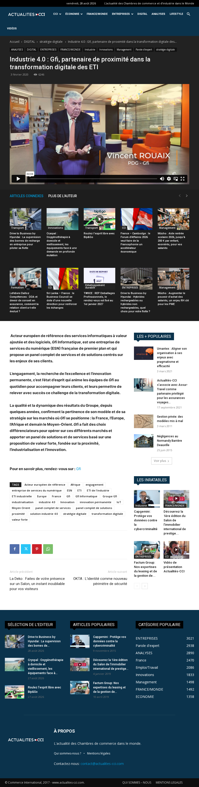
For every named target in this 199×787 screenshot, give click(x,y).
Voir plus (160, 461)
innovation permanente (95, 502)
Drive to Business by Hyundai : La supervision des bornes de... (44, 641)
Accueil (14, 42)
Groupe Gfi (110, 496)
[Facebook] (14, 549)
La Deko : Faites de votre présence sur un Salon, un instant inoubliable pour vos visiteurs (37, 583)
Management (124, 49)
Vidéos (12, 28)
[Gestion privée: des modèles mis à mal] (143, 421)
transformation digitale (107, 514)
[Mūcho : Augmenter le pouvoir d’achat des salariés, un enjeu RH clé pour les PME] (173, 279)
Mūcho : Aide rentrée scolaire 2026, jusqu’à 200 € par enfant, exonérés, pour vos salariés (171, 241)
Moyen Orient (21, 508)
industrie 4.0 (47, 502)
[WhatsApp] (48, 549)
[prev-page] (179, 196)
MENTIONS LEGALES (169, 782)
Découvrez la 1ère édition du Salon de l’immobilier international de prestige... (110, 664)
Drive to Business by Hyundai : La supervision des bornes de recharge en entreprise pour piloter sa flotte (25, 241)
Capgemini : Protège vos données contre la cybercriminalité (146, 520)
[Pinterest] (37, 549)
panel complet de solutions (94, 508)
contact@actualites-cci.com (102, 763)
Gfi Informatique (86, 496)
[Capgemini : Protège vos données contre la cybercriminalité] (147, 499)
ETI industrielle (22, 496)
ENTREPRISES (121, 14)
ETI (79, 490)
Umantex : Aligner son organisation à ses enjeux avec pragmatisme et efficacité (172, 357)
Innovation (67, 502)
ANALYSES (158, 14)
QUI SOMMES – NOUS (136, 782)
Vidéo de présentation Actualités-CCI (174, 567)
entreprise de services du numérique (37, 490)
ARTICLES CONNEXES (26, 196)
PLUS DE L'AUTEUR (62, 196)
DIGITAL (142, 14)
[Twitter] (26, 549)
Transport (17, 227)
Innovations (106, 49)
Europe (42, 496)
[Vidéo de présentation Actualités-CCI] (177, 550)
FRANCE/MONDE (97, 14)
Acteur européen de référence (45, 484)
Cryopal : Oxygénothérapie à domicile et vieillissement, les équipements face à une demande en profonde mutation (62, 244)
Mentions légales (98, 753)
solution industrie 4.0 (44, 514)
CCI (55, 14)
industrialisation (22, 502)
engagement (94, 484)
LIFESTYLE (176, 14)
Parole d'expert (144, 49)
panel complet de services (53, 508)
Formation (17, 287)
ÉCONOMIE (72, 14)
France (56, 496)
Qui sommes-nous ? (67, 753)
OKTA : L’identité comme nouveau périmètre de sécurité (100, 581)
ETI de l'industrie (98, 490)
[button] (188, 14)
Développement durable (95, 286)
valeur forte (20, 519)
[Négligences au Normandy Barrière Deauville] (143, 441)
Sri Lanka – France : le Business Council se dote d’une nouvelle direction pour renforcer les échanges (62, 300)
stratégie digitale (51, 42)
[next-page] (186, 196)
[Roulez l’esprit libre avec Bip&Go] (99, 219)
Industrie (90, 49)
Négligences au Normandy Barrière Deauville (169, 441)
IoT (119, 502)
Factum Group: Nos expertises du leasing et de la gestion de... (109, 687)
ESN (69, 490)
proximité (18, 514)
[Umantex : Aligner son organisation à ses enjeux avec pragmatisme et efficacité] (143, 353)
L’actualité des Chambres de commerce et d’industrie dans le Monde (149, 3)
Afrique (75, 484)
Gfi (78, 468)
